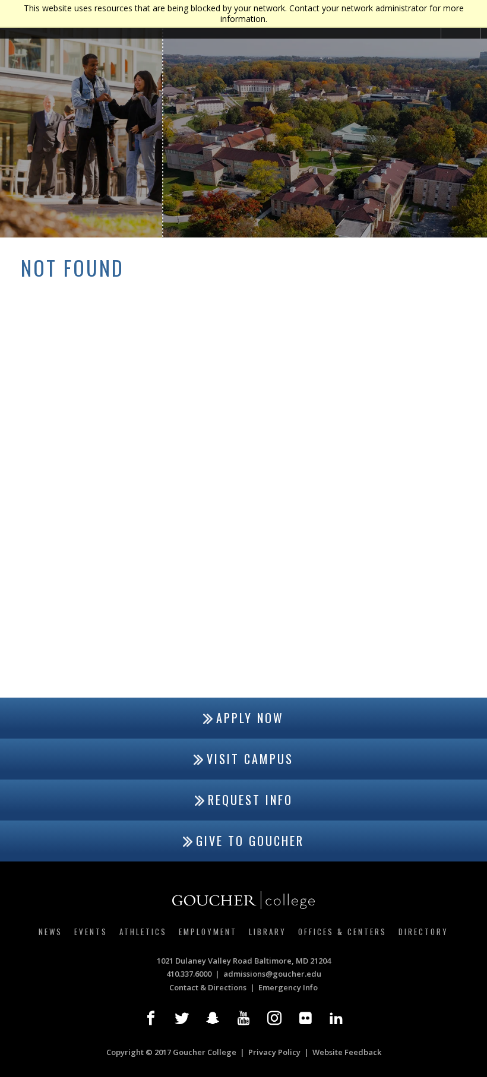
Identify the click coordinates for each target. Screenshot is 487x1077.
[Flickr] (305, 1018)
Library (267, 931)
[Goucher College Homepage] (243, 900)
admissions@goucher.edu (272, 973)
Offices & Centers (342, 931)
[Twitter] (181, 1018)
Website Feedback (346, 1052)
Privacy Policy (274, 1052)
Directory (423, 931)
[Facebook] (150, 1018)
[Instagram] (274, 1018)
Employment (208, 931)
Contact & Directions (207, 987)
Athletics (143, 931)
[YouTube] (243, 1018)
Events (90, 931)
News (50, 931)
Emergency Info (288, 987)
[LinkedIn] (336, 1018)
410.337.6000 (188, 973)
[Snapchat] (212, 1018)
